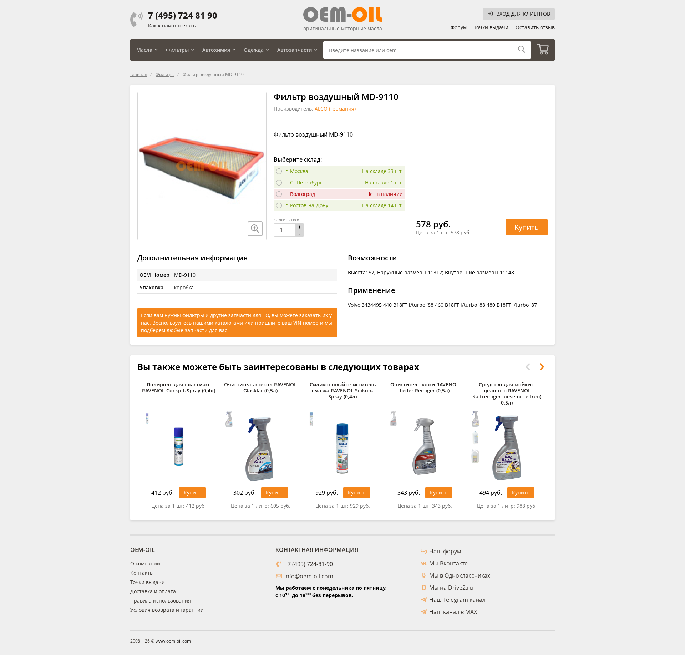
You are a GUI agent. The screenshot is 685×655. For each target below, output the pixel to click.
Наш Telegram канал (457, 600)
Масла (144, 49)
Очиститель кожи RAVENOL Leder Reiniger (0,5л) (424, 388)
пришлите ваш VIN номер (287, 322)
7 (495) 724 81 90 (182, 15)
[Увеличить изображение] (255, 228)
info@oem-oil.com (308, 576)
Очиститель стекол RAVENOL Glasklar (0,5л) (260, 388)
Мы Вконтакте (448, 563)
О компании (145, 563)
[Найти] (521, 50)
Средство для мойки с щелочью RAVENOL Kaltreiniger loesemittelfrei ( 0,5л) (506, 394)
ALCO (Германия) (335, 108)
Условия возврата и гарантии (167, 609)
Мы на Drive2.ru (451, 587)
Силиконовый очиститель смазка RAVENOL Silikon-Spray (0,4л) (343, 391)
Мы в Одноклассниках (459, 575)
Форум (459, 27)
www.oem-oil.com (173, 641)
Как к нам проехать (172, 25)
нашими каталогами (218, 322)
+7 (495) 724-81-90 (308, 564)
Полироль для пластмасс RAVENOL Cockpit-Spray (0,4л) (178, 388)
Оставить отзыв (535, 27)
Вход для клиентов (523, 13)
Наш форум (445, 551)
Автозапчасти (294, 49)
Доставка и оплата (153, 591)
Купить (526, 227)
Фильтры (177, 49)
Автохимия (216, 49)
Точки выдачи (491, 27)
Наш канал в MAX (453, 612)
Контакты (142, 572)
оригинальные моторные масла (342, 28)
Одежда (254, 49)
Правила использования (160, 600)
